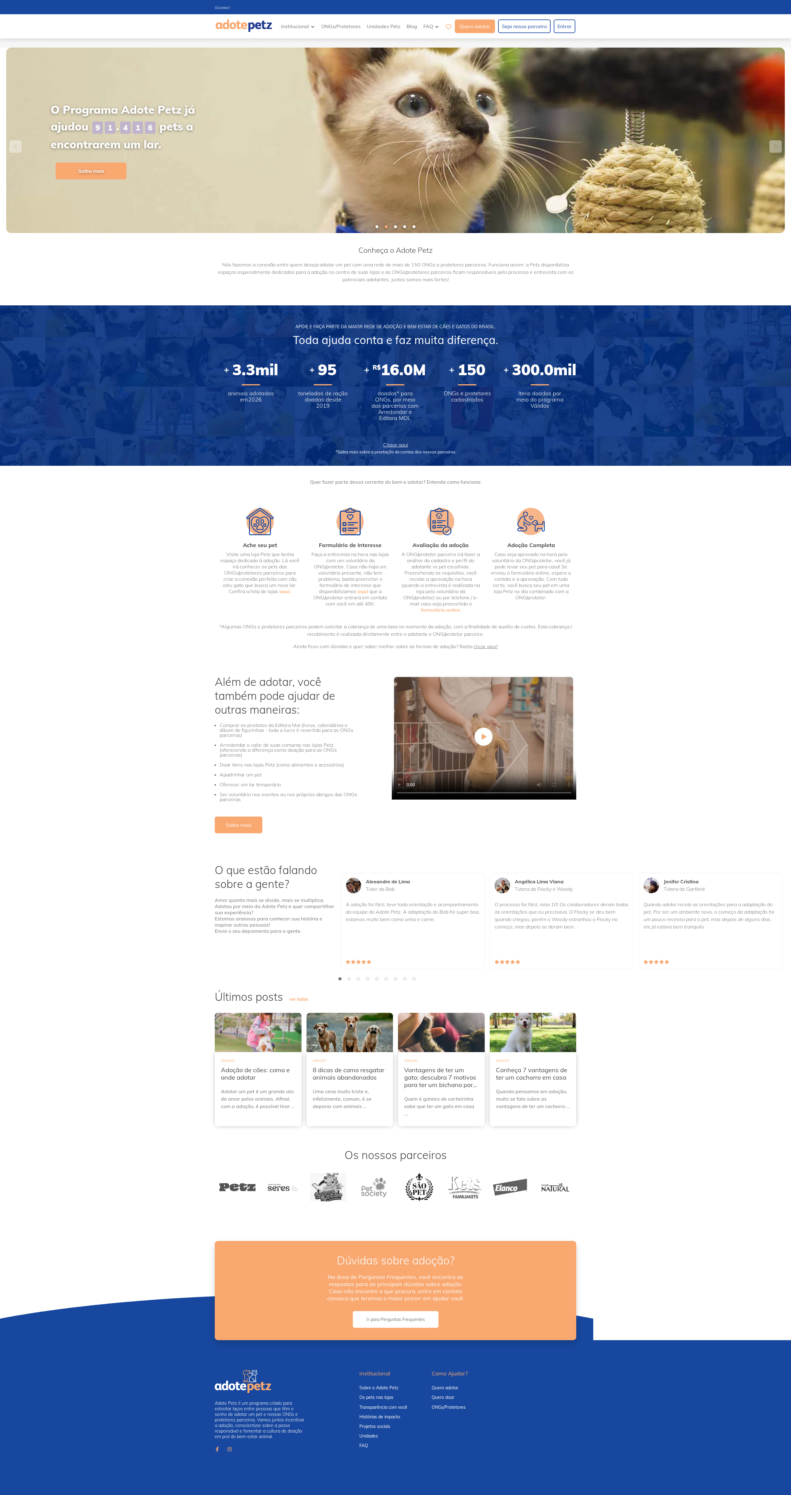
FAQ (363, 1445)
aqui (362, 591)
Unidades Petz (383, 26)
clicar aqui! (486, 646)
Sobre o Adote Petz (378, 1388)
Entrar (564, 26)
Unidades (368, 1436)
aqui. (285, 591)
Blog (412, 26)
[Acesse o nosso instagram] (229, 1450)
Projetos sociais (374, 1426)
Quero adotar (474, 26)
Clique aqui (395, 445)
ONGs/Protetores (341, 26)
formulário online (440, 610)
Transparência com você (383, 1407)
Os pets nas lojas (376, 1397)
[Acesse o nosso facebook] (217, 1450)
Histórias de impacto (379, 1417)
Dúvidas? (222, 7)
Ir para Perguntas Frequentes (395, 1319)
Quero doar (443, 1397)
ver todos (298, 999)
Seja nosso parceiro (524, 26)
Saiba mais (91, 171)
